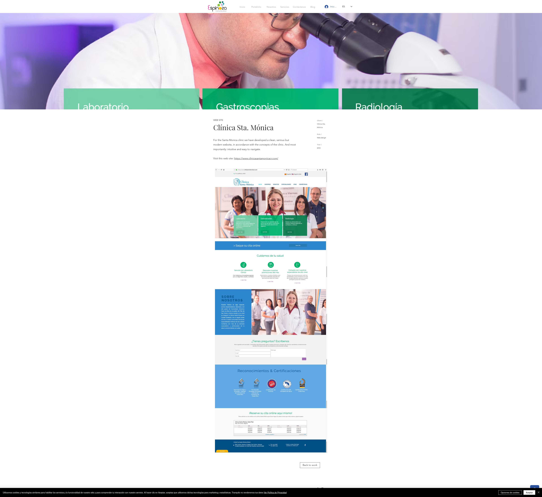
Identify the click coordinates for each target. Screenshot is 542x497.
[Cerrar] (538, 492)
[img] (271, 310)
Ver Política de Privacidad (275, 492)
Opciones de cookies (510, 492)
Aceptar (529, 492)
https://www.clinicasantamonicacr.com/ (256, 158)
